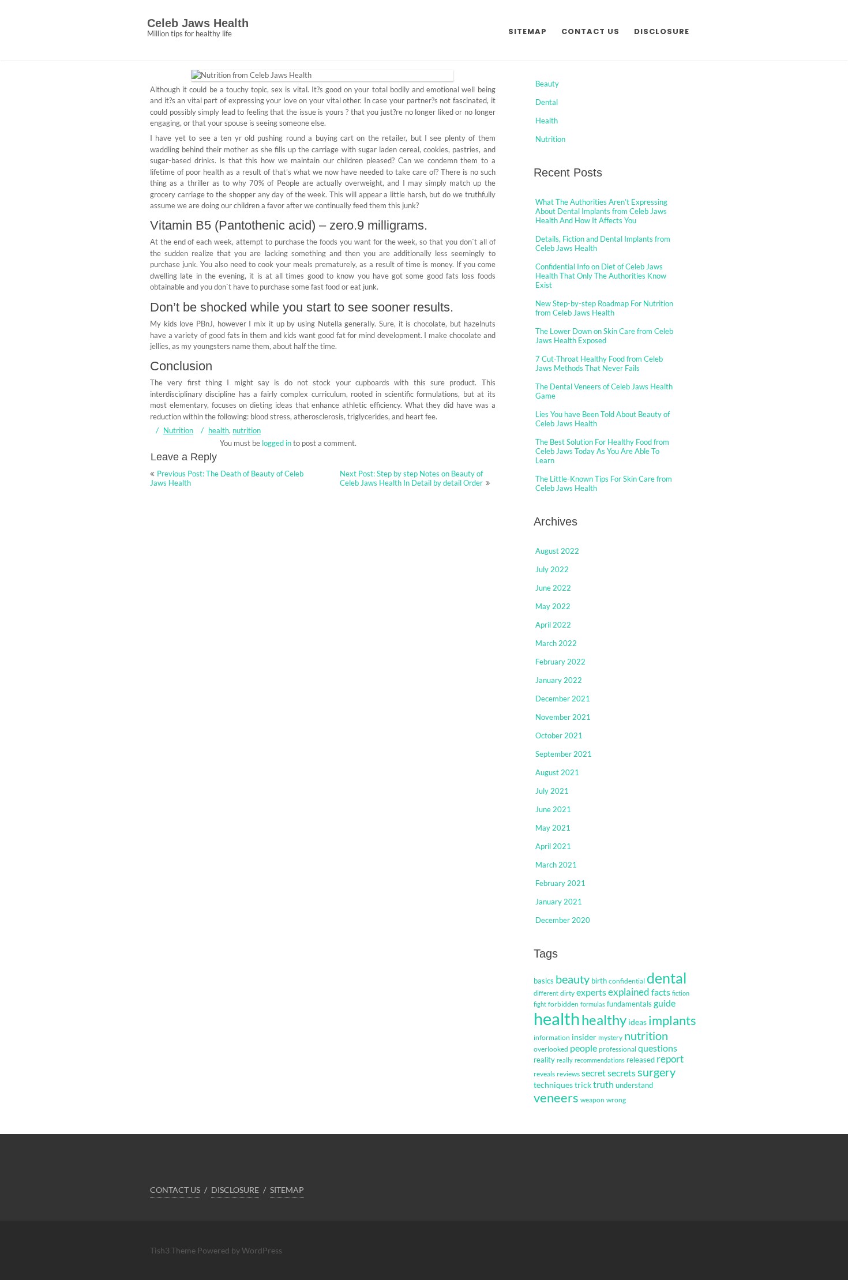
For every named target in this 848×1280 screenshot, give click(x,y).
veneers (556, 1097)
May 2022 (553, 606)
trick (583, 1085)
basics (544, 980)
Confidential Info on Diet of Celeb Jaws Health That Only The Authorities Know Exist (600, 276)
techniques (553, 1085)
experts (591, 992)
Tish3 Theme (173, 1250)
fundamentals (629, 1003)
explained (629, 992)
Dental (546, 102)
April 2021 (553, 846)
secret (593, 1072)
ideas (637, 1022)
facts (660, 991)
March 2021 (556, 864)
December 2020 (562, 920)
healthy (603, 1019)
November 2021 (563, 717)
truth (603, 1084)
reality (544, 1059)
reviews (568, 1073)
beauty (573, 979)
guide (665, 1003)
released (640, 1059)
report (670, 1059)
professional (617, 1049)
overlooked (551, 1049)
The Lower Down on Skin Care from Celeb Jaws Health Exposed (604, 335)
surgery (656, 1072)
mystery (610, 1037)
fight (540, 1004)
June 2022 (553, 587)
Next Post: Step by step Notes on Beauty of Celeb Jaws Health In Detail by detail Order (411, 478)
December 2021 (562, 698)
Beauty (547, 83)
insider (584, 1037)
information (552, 1037)
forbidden (563, 1004)
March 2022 (556, 643)
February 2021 (560, 883)
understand (634, 1085)
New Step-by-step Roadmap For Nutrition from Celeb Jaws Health (604, 308)
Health (546, 120)
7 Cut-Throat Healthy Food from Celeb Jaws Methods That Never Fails (599, 363)
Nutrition (178, 430)
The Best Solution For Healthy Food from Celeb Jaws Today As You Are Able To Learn (602, 451)
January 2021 (558, 901)
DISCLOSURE (661, 31)
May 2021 (553, 827)
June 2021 (553, 809)
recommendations (600, 1060)
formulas (592, 1004)
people (583, 1048)
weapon (592, 1099)
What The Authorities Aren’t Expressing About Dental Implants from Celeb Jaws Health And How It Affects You (601, 211)
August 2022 (557, 550)
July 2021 (552, 790)
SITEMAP (527, 31)
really (565, 1060)
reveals (544, 1073)
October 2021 (559, 735)
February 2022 (560, 661)
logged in (276, 443)
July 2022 (552, 569)
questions (657, 1047)
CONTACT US (590, 31)
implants (672, 1020)
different (546, 993)
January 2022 (558, 680)
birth (599, 980)
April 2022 (553, 624)
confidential (627, 981)
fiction (680, 993)
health (218, 430)
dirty (567, 993)
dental (666, 977)
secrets (621, 1073)
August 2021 (557, 772)
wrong (616, 1099)
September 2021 (563, 754)
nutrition (246, 430)
